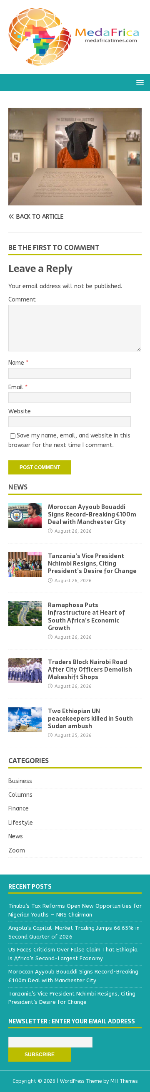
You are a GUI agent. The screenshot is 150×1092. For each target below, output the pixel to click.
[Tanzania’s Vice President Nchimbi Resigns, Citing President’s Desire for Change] (25, 572)
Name (17, 362)
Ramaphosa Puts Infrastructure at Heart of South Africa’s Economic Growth (86, 616)
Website (19, 411)
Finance (18, 808)
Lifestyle (20, 822)
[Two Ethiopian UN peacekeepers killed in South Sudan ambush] (25, 727)
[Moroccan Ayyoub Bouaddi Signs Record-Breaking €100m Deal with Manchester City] (25, 523)
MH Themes (124, 1081)
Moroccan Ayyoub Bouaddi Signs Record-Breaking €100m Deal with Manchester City (92, 514)
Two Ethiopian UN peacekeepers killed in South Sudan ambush (90, 719)
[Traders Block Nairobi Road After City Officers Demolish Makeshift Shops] (25, 678)
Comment (22, 299)
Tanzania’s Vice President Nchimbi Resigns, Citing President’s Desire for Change (92, 563)
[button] (138, 82)
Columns (20, 794)
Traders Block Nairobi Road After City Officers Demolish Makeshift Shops (90, 669)
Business (20, 781)
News (18, 487)
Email (16, 387)
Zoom (16, 850)
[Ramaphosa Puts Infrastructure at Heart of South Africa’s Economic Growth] (25, 621)
